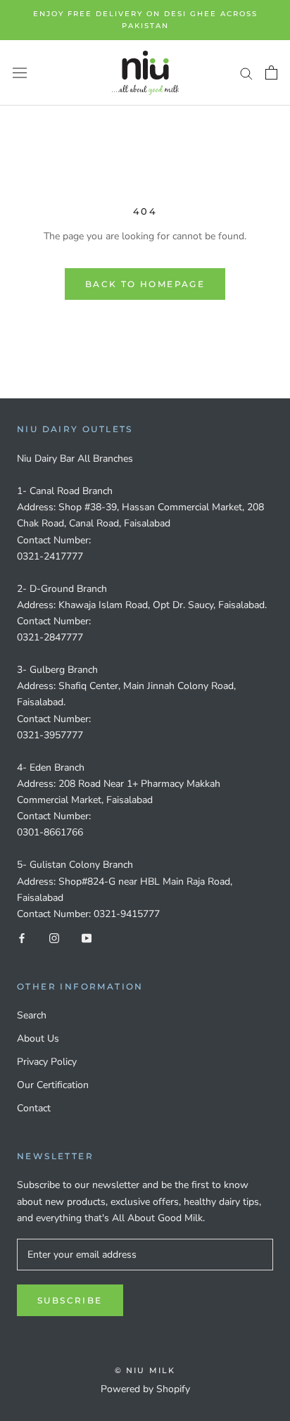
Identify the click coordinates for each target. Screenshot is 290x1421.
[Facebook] (22, 938)
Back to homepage (145, 284)
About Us (38, 1038)
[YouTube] (87, 938)
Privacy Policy (47, 1061)
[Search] (246, 73)
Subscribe (70, 1300)
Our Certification (53, 1085)
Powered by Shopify (145, 1389)
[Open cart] (271, 72)
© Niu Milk (145, 1370)
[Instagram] (54, 938)
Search (31, 1015)
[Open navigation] (20, 73)
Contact (34, 1108)
